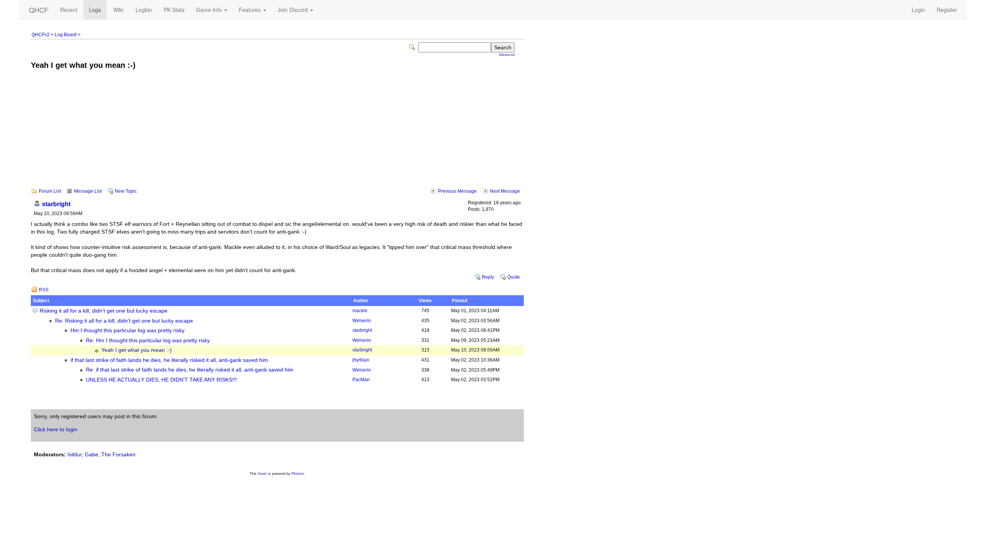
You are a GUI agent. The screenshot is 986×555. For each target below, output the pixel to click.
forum (262, 474)
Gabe (91, 454)
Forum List (50, 191)
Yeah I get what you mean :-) (136, 350)
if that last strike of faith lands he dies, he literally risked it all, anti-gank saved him (169, 360)
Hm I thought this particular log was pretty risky (127, 330)
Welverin (361, 320)
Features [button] (250, 9)
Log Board (66, 34)
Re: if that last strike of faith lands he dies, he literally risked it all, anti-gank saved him (189, 370)
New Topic (126, 191)
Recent (68, 9)
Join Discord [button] (293, 9)
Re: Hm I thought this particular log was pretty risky (148, 340)
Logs (95, 9)
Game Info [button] (209, 9)
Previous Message (457, 191)
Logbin (144, 9)
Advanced (507, 55)
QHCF (39, 10)
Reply (488, 277)
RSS (44, 290)
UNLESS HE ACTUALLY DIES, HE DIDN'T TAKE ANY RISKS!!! (161, 380)
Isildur (74, 454)
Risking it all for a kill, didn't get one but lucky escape (104, 311)
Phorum (298, 474)
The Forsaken (118, 454)
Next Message (505, 191)
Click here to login (55, 429)
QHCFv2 (41, 34)
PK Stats (174, 9)
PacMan (361, 379)
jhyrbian (360, 360)
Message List (88, 191)
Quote (513, 277)
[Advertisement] (277, 134)
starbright (56, 203)
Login (918, 9)
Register (947, 9)
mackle (359, 310)
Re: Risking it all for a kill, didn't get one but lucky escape (124, 321)
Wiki (118, 9)
